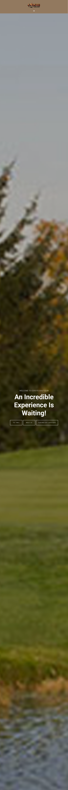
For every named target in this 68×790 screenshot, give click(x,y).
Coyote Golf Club (34, 4)
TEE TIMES (16, 422)
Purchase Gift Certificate (47, 422)
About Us (29, 422)
